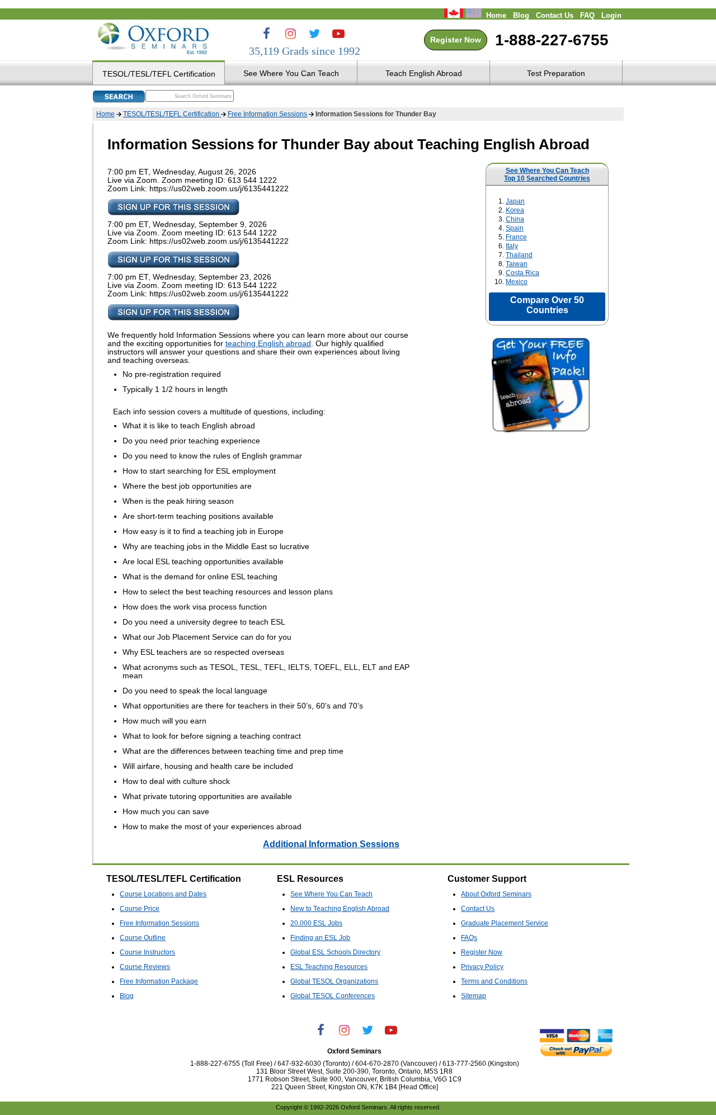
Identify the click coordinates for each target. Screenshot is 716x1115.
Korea (515, 210)
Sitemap (473, 996)
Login (611, 16)
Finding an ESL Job (320, 938)
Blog (521, 16)
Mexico (516, 282)
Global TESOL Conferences (332, 996)
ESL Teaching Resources (329, 967)
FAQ (587, 16)
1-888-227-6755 (552, 40)
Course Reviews (145, 967)
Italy (512, 246)
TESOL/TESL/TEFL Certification (172, 114)
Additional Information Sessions (331, 844)
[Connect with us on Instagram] (290, 33)
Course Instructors (147, 952)
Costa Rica (522, 273)
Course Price (139, 909)
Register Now (455, 40)
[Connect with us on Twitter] (314, 33)
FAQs (469, 938)
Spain (515, 228)
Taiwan (516, 264)
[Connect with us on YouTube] (338, 33)
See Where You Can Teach (547, 170)
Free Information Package (159, 981)
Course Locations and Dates (163, 894)
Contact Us (554, 16)
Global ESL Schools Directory (335, 952)
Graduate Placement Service (504, 923)
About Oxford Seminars (496, 894)
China (515, 219)
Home (496, 16)
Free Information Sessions (267, 114)
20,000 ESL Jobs (316, 923)
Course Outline (143, 938)
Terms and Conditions (494, 981)
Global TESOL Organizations (334, 981)
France (516, 237)
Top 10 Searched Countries (547, 178)
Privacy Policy (482, 967)
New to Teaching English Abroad (339, 909)
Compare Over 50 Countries (547, 305)
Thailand (519, 255)
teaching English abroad (268, 343)
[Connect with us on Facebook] (266, 33)
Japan (515, 201)
